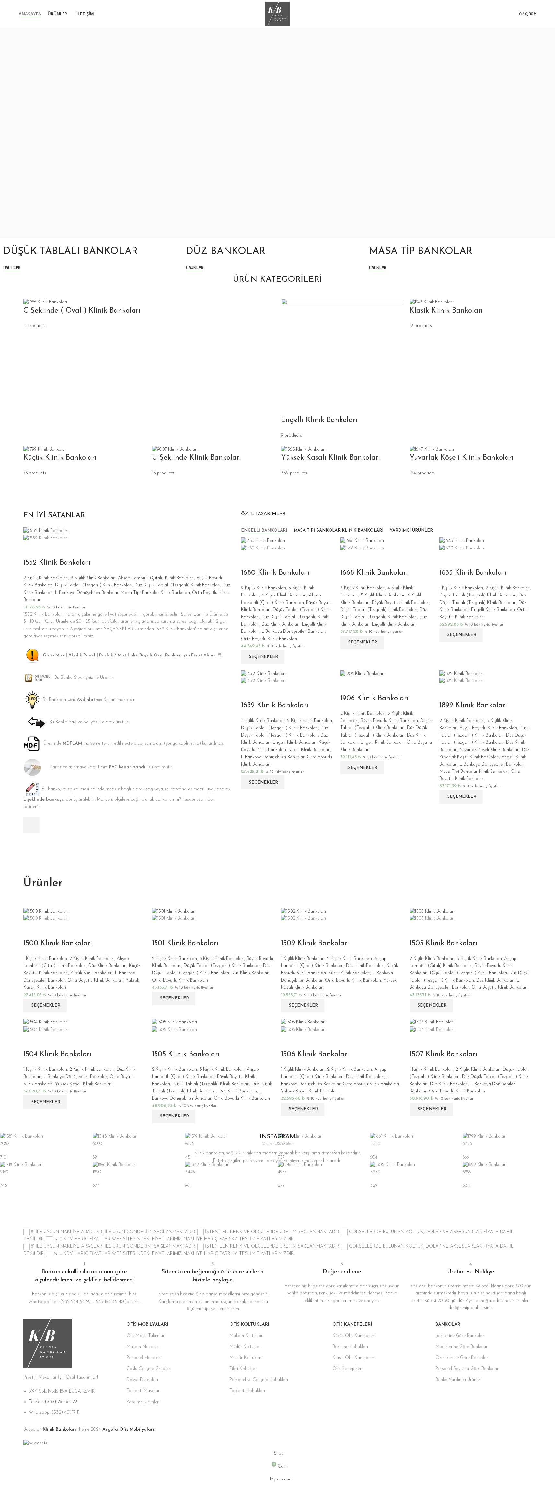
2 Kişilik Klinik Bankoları (45, 578)
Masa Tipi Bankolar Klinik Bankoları (155, 592)
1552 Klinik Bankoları (56, 563)
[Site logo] (277, 13)
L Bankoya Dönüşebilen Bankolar (87, 592)
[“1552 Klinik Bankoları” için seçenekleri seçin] (31, 825)
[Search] (502, 13)
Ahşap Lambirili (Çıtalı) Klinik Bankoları (156, 578)
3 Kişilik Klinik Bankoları (93, 578)
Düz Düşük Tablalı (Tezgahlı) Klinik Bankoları (177, 585)
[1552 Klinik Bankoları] (45, 530)
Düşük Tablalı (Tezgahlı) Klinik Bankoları (93, 585)
